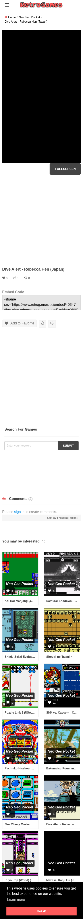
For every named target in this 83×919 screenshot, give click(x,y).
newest (63, 517)
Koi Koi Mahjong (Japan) (22, 601)
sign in (19, 512)
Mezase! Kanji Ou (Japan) (63, 880)
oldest (73, 517)
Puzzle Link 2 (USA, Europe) (24, 712)
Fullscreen (65, 169)
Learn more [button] (16, 899)
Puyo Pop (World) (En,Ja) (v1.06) (27, 880)
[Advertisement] (41, 220)
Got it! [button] (41, 911)
